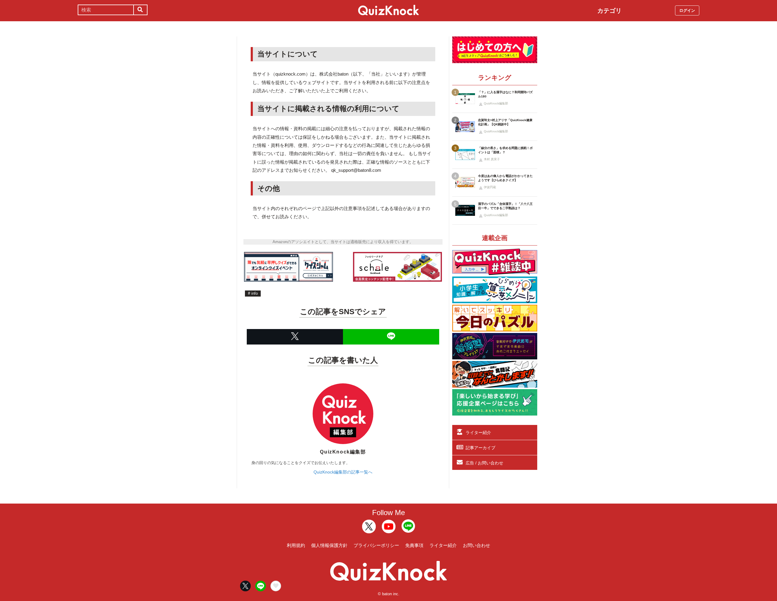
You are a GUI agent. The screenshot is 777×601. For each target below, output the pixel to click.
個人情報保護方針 (329, 545)
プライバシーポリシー (376, 545)
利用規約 (296, 545)
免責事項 (414, 545)
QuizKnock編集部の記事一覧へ (343, 472)
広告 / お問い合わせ (484, 462)
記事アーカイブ (480, 447)
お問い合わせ (476, 545)
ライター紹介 (478, 432)
